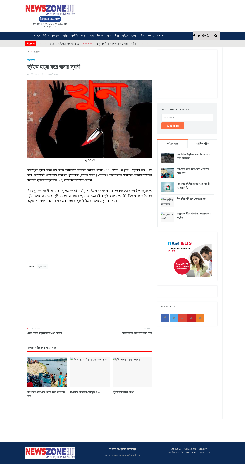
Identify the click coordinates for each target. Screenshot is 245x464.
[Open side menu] (26, 35)
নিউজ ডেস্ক (34, 74)
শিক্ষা (143, 35)
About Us (177, 448)
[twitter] (199, 35)
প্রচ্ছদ (37, 35)
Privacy (203, 448)
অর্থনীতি (74, 35)
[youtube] (208, 35)
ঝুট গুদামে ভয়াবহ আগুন (123, 392)
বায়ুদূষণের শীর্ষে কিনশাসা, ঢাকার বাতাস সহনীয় (103, 43)
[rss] (200, 318)
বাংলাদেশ (56, 35)
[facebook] (194, 35)
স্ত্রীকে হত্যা (42, 266)
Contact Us (190, 448)
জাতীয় (65, 35)
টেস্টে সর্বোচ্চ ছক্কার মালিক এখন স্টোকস (45, 333)
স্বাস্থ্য (83, 35)
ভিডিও (46, 35)
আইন (109, 35)
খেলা (92, 35)
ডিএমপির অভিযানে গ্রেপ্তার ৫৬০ (53, 43)
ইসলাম (134, 35)
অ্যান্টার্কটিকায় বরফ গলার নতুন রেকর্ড (137, 333)
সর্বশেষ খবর (172, 143)
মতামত (151, 35)
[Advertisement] (127, 15)
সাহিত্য (125, 35)
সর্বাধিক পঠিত (202, 143)
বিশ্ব (117, 35)
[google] (203, 35)
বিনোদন (100, 35)
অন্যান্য (160, 35)
